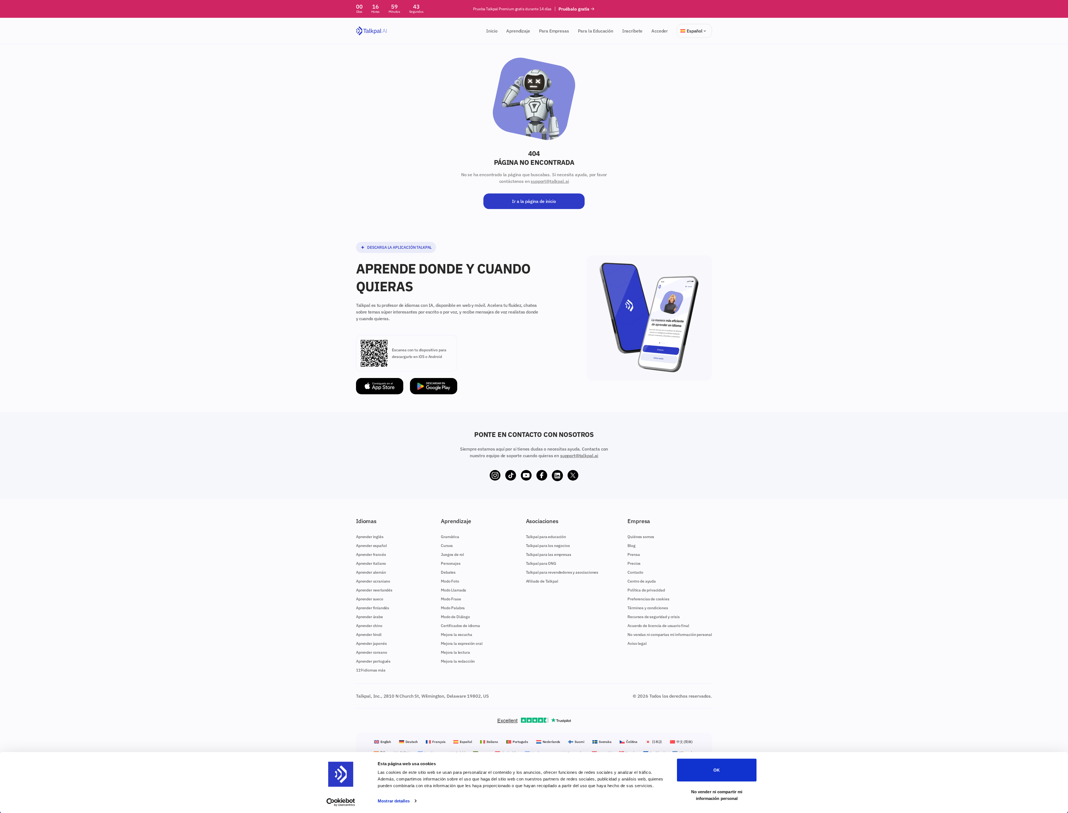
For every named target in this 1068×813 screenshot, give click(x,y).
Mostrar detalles (394, 801)
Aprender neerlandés (374, 590)
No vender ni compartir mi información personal (717, 794)
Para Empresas (554, 31)
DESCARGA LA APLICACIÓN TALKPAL (399, 247)
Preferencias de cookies (648, 598)
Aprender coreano (371, 652)
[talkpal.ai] (371, 31)
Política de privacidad (646, 590)
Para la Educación (595, 31)
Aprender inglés (370, 536)
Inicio (491, 31)
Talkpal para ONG (541, 563)
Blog (631, 545)
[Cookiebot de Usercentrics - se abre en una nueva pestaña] (341, 802)
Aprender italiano (371, 563)
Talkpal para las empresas (548, 554)
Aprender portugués (373, 661)
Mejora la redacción (458, 661)
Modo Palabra (453, 607)
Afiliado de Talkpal (542, 581)
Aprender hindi (369, 634)
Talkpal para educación (546, 536)
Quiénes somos (640, 536)
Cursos (447, 545)
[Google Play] (433, 386)
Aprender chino (369, 625)
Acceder (659, 31)
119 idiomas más (370, 670)
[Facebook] (541, 475)
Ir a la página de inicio (534, 201)
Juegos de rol (452, 554)
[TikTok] (510, 475)
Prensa (633, 554)
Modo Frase (451, 598)
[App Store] (379, 386)
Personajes (450, 563)
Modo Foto (450, 581)
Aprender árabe (369, 616)
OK (716, 770)
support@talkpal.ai (550, 181)
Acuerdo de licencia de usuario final (658, 625)
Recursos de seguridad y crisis (653, 616)
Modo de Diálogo (455, 616)
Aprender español (371, 545)
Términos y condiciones (647, 607)
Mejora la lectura (455, 652)
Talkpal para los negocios (548, 545)
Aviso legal (636, 643)
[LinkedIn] (557, 475)
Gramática (450, 536)
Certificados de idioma (460, 625)
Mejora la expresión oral (461, 643)
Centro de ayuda (641, 581)
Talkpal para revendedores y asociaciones (562, 572)
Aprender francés (371, 554)
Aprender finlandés (372, 607)
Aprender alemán (371, 572)
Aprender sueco (369, 598)
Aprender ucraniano (373, 581)
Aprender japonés (371, 643)
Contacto (635, 572)
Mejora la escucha (456, 634)
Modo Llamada (453, 590)
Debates (448, 572)
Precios (634, 563)
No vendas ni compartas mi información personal (669, 634)
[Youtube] (526, 475)
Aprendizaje (518, 31)
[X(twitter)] (572, 475)
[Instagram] (495, 475)
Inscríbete (632, 31)
